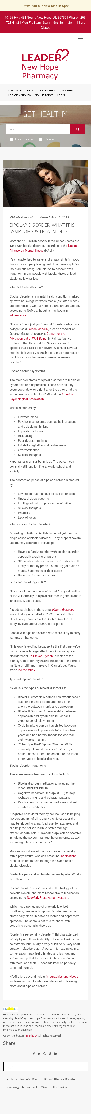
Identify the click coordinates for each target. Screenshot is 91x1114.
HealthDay (31, 1035)
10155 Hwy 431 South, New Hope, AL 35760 (35, 17)
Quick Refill (67, 90)
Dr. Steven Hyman (41, 656)
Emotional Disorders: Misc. (22, 1079)
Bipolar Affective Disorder (59, 1079)
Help (30, 90)
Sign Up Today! (44, 95)
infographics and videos (62, 976)
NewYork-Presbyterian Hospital (47, 897)
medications (68, 856)
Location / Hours (19, 95)
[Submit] (77, 129)
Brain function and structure (36, 575)
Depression (60, 1087)
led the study (26, 670)
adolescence (18, 315)
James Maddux (38, 329)
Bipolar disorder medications (37, 783)
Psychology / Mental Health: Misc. (26, 1087)
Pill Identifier (46, 90)
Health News (24, 139)
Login (61, 95)
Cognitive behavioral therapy (37, 793)
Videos (50, 139)
